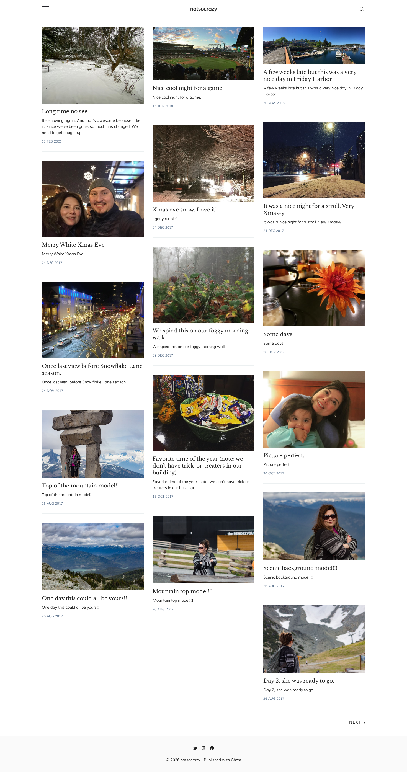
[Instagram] (203, 748)
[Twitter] (195, 748)
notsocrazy (203, 9)
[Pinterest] (211, 748)
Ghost (236, 760)
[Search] (361, 9)
